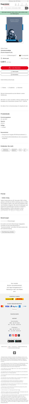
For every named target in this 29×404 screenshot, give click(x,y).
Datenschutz (4, 346)
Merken (4, 87)
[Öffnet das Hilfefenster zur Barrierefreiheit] (14, 353)
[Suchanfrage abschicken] (26, 8)
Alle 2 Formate (24, 58)
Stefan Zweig (4, 48)
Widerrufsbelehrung (22, 346)
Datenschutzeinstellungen (14, 347)
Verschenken (15, 74)
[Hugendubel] (5, 4)
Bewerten (20, 87)
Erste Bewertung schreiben (8, 232)
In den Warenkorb (16, 68)
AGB (9, 346)
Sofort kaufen (15, 71)
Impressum (14, 346)
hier (19, 389)
